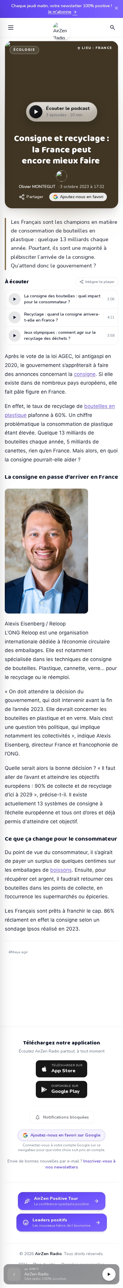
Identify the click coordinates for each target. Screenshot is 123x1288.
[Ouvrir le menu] (11, 27)
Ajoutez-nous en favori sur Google (65, 1135)
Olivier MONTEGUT (37, 186)
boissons (61, 870)
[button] (61, 1274)
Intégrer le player (99, 281)
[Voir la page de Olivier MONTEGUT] (61, 176)
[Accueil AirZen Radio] (61, 27)
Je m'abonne (62, 12)
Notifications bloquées (62, 1117)
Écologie (24, 50)
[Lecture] (109, 1274)
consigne (85, 374)
